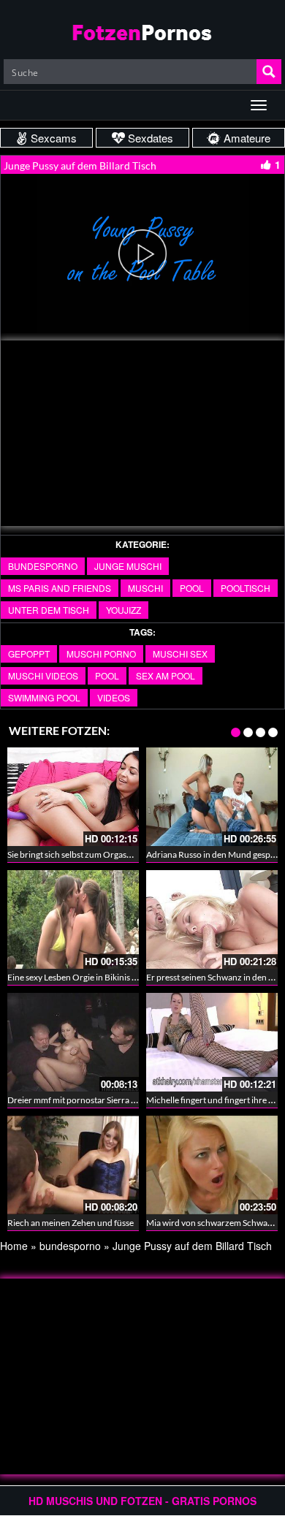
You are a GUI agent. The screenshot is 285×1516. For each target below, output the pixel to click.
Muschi (145, 588)
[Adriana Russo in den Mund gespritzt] (212, 796)
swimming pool (44, 697)
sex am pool (165, 675)
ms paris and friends (59, 588)
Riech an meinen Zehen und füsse (70, 1222)
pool (192, 588)
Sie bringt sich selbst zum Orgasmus (74, 854)
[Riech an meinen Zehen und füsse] (73, 1165)
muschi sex (180, 653)
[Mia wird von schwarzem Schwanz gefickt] (212, 1165)
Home (14, 1245)
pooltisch (245, 588)
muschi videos (43, 675)
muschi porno (101, 653)
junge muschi (128, 566)
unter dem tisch (48, 609)
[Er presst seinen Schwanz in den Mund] (212, 919)
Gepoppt (29, 653)
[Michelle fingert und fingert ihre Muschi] (212, 1042)
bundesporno (42, 566)
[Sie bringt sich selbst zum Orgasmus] (73, 796)
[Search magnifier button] (268, 71)
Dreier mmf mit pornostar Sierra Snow (79, 1099)
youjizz (123, 609)
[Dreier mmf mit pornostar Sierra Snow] (73, 1042)
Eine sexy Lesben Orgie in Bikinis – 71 (77, 977)
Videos (113, 697)
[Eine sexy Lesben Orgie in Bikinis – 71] (73, 919)
